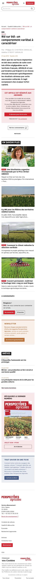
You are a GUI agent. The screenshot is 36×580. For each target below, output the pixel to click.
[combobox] (18, 8)
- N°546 (11, 442)
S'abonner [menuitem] (30, 3)
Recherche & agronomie (8, 531)
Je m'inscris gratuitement (14, 339)
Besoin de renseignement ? (9, 516)
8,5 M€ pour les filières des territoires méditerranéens (17, 211)
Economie (4, 528)
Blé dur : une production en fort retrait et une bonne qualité (17, 371)
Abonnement (7, 545)
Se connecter (22, 119)
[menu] (3, 3)
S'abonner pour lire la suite (18, 114)
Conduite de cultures (8, 522)
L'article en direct (11, 478)
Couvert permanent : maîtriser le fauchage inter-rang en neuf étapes (17, 282)
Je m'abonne (18, 446)
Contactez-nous (6, 540)
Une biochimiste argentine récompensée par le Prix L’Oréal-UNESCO (15, 172)
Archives (4, 537)
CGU (2, 552)
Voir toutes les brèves (8, 388)
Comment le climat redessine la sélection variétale (17, 247)
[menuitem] (24, 3)
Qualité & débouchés (7, 525)
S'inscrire (20, 312)
